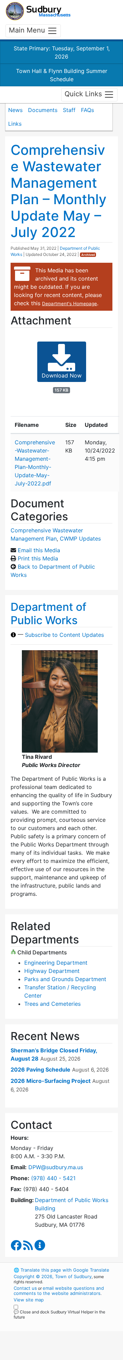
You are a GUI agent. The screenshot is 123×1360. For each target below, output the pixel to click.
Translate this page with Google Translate (61, 1270)
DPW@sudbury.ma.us (55, 1167)
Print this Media (38, 558)
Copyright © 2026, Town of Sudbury (53, 1276)
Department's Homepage (69, 303)
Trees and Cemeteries (52, 1003)
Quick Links (84, 94)
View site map (29, 1299)
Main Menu (28, 30)
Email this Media (39, 550)
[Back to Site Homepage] (38, 11)
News (15, 110)
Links (15, 123)
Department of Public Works (48, 613)
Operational (55, 1356)
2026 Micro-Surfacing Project (51, 1080)
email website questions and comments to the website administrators (59, 1290)
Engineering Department (55, 962)
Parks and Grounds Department (65, 979)
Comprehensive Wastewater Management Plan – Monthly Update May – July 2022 (59, 190)
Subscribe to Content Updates (64, 634)
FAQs (87, 110)
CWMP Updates (80, 538)
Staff (69, 110)
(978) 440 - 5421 (53, 1178)
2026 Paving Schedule (40, 1069)
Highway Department (52, 970)
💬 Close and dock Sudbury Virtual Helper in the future (59, 1314)
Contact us (25, 1288)
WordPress (43, 1323)
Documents (42, 110)
